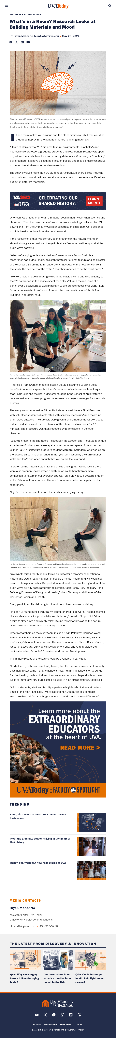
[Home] (58, 6)
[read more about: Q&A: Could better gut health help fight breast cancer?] (90, 960)
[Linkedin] (71, 1016)
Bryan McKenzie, (24, 36)
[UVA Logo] (58, 1003)
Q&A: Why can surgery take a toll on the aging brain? (24, 978)
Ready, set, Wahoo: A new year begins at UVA (38, 862)
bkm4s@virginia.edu (46, 36)
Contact (79, 1024)
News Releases (50, 1024)
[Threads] (79, 1016)
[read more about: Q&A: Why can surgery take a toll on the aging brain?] (25, 960)
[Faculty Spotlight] (58, 749)
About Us (37, 1024)
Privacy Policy (66, 1024)
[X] (45, 1016)
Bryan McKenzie (22, 908)
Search (105, 5)
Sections (10, 5)
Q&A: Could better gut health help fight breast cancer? (89, 978)
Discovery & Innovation (25, 14)
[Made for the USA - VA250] (58, 209)
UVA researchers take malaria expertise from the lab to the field (57, 978)
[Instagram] (62, 1016)
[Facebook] (54, 1016)
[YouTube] (37, 1016)
